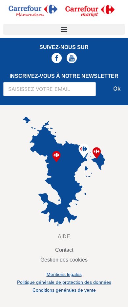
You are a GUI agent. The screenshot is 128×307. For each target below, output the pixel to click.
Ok (116, 88)
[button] (64, 29)
